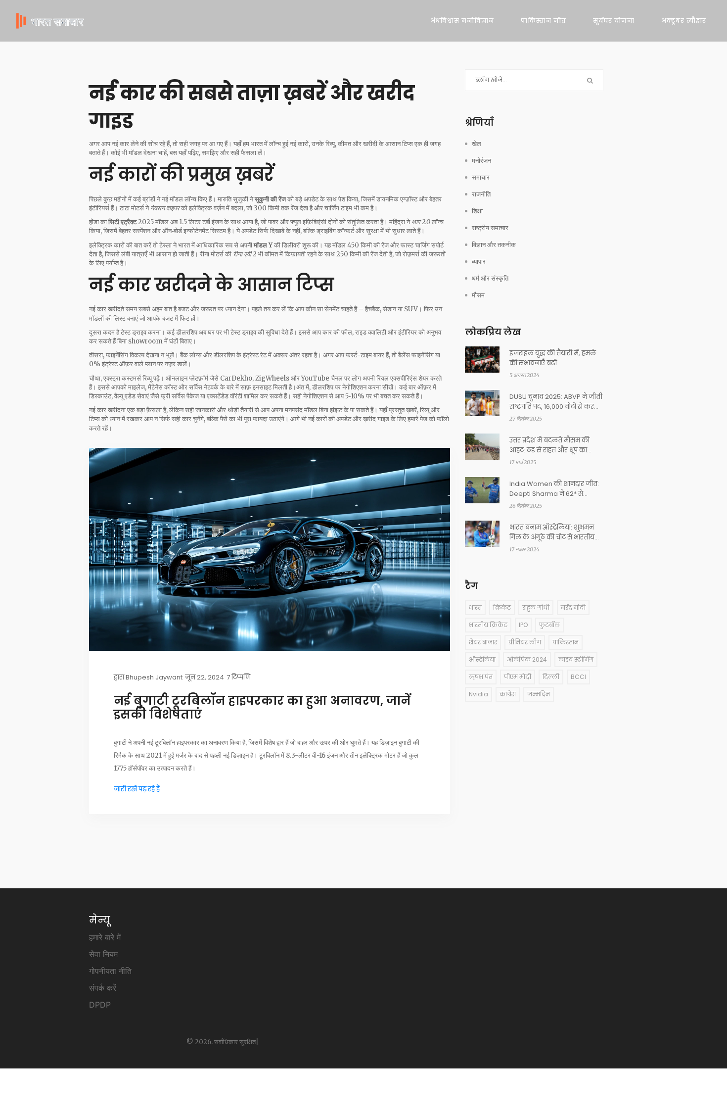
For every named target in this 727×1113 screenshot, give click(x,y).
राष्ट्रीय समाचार (490, 228)
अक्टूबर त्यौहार (683, 20)
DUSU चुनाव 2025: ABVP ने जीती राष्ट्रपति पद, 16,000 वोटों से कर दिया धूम (555, 402)
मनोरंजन (481, 160)
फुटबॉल (549, 625)
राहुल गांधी (535, 607)
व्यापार (479, 261)
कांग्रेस (508, 694)
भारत (475, 607)
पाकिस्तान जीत (543, 20)
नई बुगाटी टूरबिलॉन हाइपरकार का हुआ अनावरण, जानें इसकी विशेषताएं (262, 708)
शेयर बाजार (483, 642)
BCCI (578, 677)
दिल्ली (551, 677)
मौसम (478, 295)
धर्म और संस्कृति (490, 278)
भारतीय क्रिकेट (488, 625)
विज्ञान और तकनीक (494, 245)
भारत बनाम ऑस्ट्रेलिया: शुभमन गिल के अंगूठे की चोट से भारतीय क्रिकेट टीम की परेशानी (551, 532)
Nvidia (478, 694)
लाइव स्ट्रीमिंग (575, 659)
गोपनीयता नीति (110, 971)
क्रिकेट (502, 607)
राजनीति (481, 194)
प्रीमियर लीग (524, 642)
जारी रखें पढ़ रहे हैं (137, 789)
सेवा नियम (103, 954)
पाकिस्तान (565, 642)
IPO (523, 625)
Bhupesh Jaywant (154, 677)
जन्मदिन (538, 694)
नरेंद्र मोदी (573, 607)
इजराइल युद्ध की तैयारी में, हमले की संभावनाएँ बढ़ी (552, 358)
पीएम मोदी (517, 677)
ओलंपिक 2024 (527, 659)
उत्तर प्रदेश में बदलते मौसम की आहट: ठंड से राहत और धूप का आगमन (549, 445)
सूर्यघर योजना (614, 20)
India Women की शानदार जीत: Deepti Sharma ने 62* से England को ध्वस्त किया (554, 489)
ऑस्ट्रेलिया (482, 659)
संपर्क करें (102, 988)
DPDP (100, 1005)
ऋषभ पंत (481, 677)
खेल (476, 144)
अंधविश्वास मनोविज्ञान (462, 20)
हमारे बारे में (105, 937)
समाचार (481, 177)
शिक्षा (477, 211)
